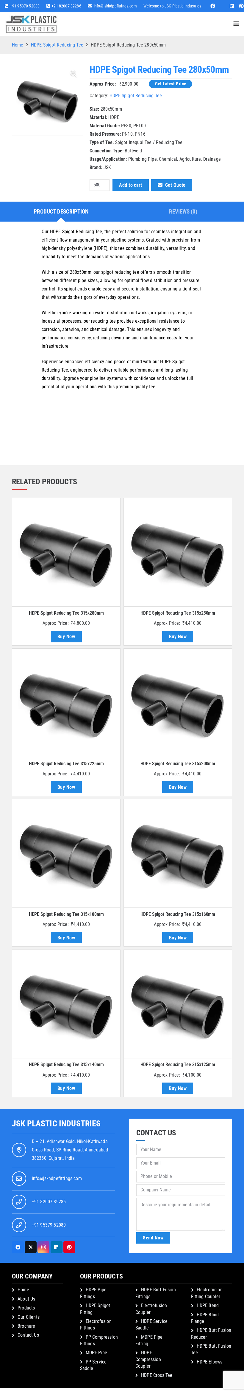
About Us (26, 1299)
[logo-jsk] (31, 23)
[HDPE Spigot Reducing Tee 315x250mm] (178, 552)
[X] (31, 1247)
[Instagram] (43, 1247)
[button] (236, 24)
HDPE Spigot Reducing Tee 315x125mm (177, 1064)
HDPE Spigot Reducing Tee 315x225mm (66, 763)
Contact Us (28, 1335)
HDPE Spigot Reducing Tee (57, 45)
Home (18, 45)
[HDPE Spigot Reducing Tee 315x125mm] (178, 1004)
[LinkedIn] (232, 6)
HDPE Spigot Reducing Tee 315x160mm (177, 914)
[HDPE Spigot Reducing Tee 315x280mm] (66, 552)
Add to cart (130, 185)
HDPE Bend (208, 1305)
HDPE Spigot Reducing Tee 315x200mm (177, 763)
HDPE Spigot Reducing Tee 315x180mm (66, 914)
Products (26, 1308)
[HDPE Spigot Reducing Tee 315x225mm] (66, 703)
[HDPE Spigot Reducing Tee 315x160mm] (178, 853)
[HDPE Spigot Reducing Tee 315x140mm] (66, 1004)
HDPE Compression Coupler (148, 1359)
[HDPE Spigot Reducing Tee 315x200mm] (178, 703)
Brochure (26, 1326)
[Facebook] (213, 6)
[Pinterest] (69, 1247)
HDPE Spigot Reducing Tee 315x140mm (66, 1064)
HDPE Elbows (210, 1362)
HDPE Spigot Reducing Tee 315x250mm (177, 613)
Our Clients (29, 1317)
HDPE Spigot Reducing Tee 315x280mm (66, 613)
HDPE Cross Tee (156, 1375)
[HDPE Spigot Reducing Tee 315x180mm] (66, 853)
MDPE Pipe (96, 1352)
